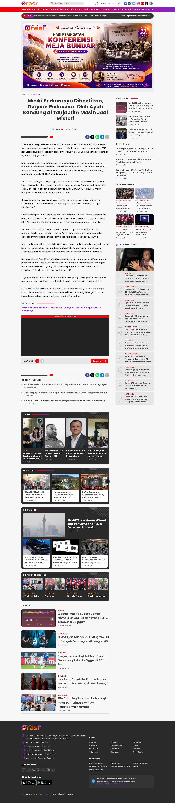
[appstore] (28, 784)
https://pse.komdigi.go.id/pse (111, 783)
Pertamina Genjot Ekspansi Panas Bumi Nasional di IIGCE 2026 (64, 495)
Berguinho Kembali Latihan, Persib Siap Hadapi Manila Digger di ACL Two (82, 660)
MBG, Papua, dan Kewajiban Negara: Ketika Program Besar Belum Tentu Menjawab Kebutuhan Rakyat (97, 457)
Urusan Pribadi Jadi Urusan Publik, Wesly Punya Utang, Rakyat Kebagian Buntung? (76, 456)
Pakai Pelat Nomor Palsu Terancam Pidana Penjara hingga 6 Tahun (65, 560)
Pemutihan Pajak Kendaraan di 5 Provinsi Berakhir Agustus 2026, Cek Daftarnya (93, 561)
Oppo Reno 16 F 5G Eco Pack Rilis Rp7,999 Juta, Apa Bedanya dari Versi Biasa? (138, 292)
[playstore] (44, 784)
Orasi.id (46, 794)
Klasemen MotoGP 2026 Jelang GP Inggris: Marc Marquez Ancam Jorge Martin (136, 400)
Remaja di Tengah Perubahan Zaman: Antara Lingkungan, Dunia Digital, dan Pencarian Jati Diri (32, 458)
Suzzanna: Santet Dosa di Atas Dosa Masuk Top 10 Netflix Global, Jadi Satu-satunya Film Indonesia (137, 347)
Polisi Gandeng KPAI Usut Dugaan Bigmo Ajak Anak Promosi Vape (140, 132)
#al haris (49, 596)
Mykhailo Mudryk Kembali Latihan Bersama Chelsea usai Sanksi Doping (137, 305)
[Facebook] (87, 137)
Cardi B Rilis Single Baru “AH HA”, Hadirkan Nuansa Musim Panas (138, 386)
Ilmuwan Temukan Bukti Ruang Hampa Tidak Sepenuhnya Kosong (134, 160)
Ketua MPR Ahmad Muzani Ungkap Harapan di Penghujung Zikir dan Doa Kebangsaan (137, 320)
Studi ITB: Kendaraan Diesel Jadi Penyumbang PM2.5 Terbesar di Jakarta (86, 523)
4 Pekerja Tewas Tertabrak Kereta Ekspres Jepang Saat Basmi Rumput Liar (143, 208)
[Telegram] (102, 137)
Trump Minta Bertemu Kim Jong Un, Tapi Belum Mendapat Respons (124, 235)
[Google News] (53, 770)
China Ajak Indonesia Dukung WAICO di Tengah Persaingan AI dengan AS (127, 16)
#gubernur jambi (96, 596)
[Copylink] (107, 137)
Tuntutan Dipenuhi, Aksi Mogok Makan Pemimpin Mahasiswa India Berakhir (124, 210)
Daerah (36, 94)
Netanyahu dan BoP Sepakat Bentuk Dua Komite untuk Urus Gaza (144, 235)
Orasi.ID (25, 94)
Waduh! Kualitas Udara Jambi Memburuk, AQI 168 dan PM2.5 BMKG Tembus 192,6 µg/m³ (42, 16)
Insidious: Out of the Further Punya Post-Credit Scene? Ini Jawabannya (83, 681)
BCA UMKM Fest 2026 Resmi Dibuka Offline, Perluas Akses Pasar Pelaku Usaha (35, 496)
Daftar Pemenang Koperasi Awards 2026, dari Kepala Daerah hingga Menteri (93, 496)
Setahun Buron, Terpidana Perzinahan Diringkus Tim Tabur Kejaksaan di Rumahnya (61, 309)
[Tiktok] (48, 770)
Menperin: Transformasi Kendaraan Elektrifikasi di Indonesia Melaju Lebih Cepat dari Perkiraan (137, 280)
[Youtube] (43, 770)
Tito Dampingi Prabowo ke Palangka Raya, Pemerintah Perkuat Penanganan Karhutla (65, 392)
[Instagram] (38, 770)
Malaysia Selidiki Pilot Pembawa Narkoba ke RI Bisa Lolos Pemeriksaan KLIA (138, 359)
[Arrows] (23, 481)
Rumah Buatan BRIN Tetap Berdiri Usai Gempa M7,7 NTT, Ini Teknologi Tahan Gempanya (134, 173)
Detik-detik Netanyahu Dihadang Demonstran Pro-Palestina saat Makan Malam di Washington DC (138, 333)
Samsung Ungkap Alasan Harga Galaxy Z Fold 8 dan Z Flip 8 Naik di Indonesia (138, 372)
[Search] (52, 3)
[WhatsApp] (97, 137)
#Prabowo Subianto (33, 596)
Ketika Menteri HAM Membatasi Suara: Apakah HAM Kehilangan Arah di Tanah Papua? (54, 456)
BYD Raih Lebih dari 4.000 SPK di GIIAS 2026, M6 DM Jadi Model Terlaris (35, 561)
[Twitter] (92, 137)
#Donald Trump (74, 596)
